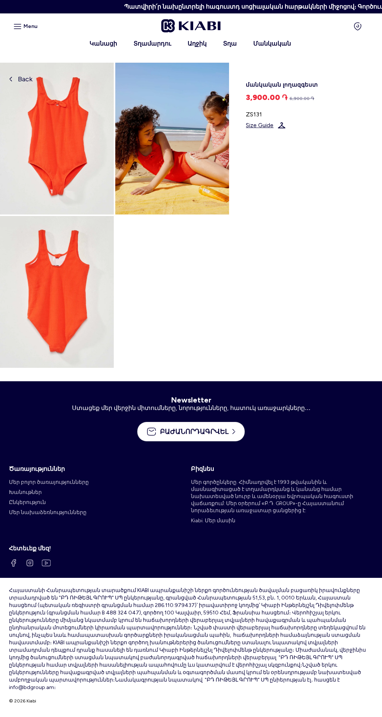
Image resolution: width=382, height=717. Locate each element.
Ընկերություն (27, 502)
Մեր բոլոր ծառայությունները (49, 482)
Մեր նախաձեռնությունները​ (48, 512)
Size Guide (259, 125)
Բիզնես (202, 468)
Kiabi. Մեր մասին (213, 520)
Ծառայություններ (37, 468)
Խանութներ (25, 492)
